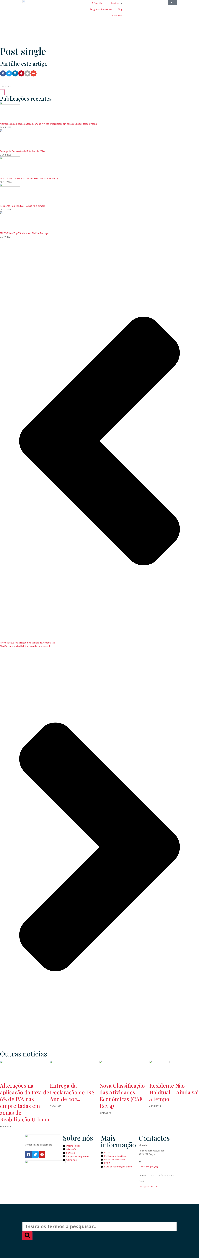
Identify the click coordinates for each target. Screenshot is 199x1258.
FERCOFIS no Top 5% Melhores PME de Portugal (24, 233)
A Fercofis (97, 3)
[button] (3, 73)
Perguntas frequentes (101, 9)
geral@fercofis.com (148, 1186)
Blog (120, 9)
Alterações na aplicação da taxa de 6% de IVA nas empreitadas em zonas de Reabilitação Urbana (48, 123)
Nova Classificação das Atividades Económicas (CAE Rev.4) (29, 178)
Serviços (115, 3)
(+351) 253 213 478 (148, 1167)
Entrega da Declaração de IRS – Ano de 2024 (22, 151)
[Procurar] (2, 92)
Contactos (117, 15)
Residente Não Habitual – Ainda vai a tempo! (22, 205)
